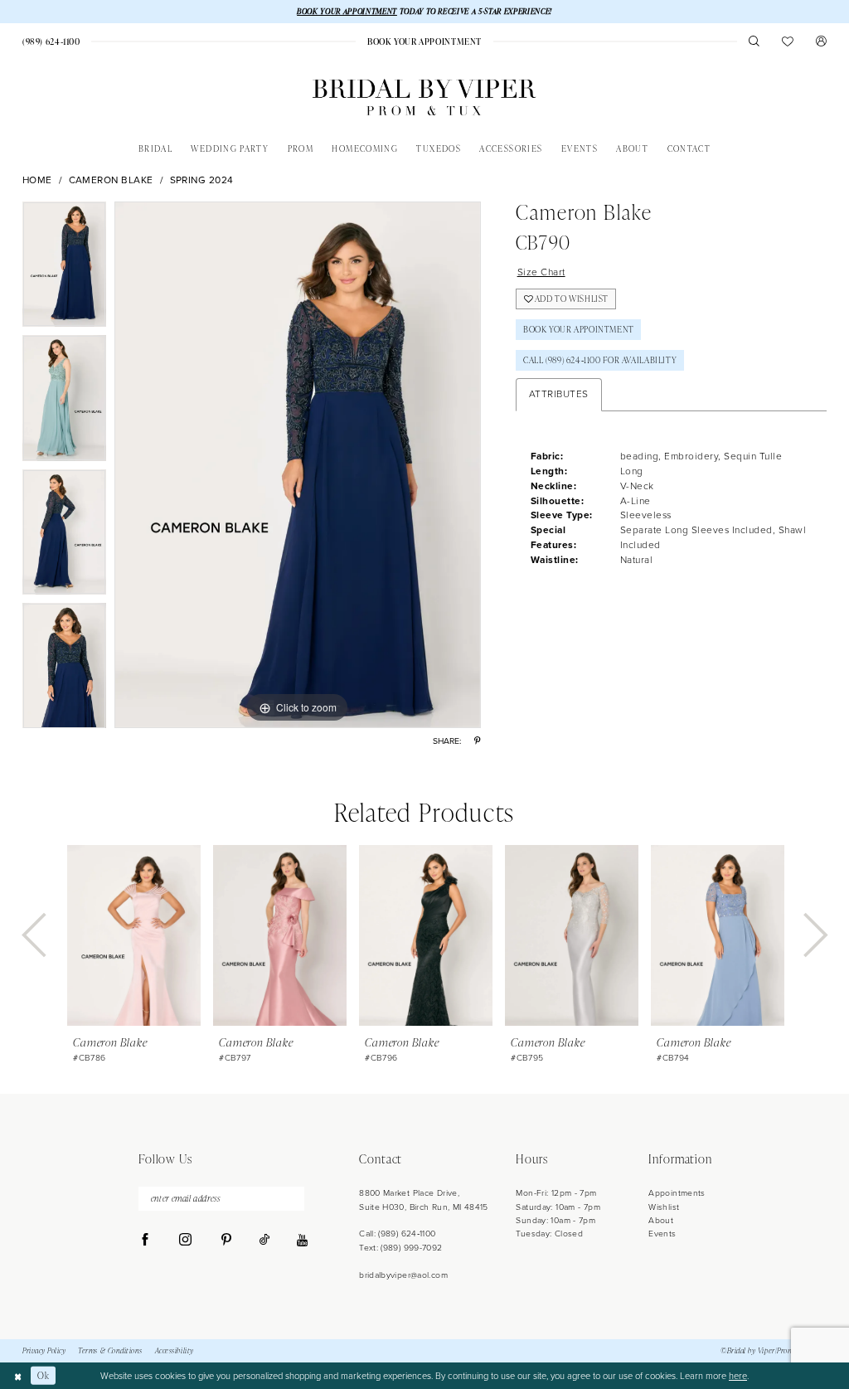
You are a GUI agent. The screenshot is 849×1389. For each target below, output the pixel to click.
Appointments (676, 1193)
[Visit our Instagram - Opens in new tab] (185, 1240)
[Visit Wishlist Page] (788, 41)
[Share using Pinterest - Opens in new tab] (477, 741)
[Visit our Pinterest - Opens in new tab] (226, 1240)
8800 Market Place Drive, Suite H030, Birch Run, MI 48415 (423, 1199)
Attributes (559, 393)
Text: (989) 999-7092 (400, 1247)
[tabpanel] (64, 269)
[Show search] (754, 41)
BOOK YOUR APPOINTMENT (347, 11)
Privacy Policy (43, 1351)
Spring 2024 (202, 180)
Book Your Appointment (578, 329)
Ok (43, 1375)
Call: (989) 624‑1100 (397, 1233)
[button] (821, 41)
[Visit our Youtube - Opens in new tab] (302, 1241)
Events (662, 1233)
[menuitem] (51, 41)
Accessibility (174, 1351)
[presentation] (134, 935)
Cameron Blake (111, 180)
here (738, 1375)
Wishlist (663, 1207)
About (660, 1220)
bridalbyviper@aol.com (403, 1275)
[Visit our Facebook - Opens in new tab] (145, 1240)
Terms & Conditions (110, 1351)
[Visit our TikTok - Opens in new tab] (264, 1240)
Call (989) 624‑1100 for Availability (600, 360)
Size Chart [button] (541, 272)
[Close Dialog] (17, 1376)
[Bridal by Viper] (424, 97)
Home (37, 180)
